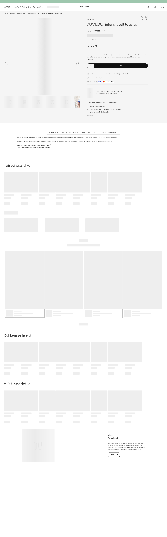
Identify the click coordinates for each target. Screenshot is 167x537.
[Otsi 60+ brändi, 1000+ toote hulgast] (148, 7)
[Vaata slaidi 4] (52, 102)
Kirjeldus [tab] (53, 132)
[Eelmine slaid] (6, 63)
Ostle (7, 7)
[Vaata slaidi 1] (10, 102)
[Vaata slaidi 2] (24, 102)
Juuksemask (30, 13)
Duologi (90, 19)
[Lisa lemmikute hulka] (146, 18)
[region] (42, 56)
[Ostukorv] (163, 7)
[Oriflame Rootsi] (83, 7)
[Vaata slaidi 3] (38, 102)
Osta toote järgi (20, 13)
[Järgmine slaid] (77, 63)
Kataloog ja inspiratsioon (28, 7)
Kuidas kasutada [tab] (70, 132)
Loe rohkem (90, 59)
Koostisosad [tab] (88, 132)
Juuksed (12, 13)
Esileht (6, 13)
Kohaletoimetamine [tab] (108, 132)
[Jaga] (142, 18)
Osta (121, 66)
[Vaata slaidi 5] (66, 102)
